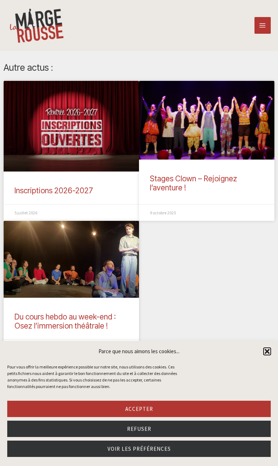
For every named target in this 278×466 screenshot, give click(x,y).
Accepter (139, 408)
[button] (267, 351)
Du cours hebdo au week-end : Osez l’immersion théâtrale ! (65, 321)
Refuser (139, 428)
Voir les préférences (139, 448)
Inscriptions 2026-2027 (53, 190)
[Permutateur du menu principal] (262, 25)
